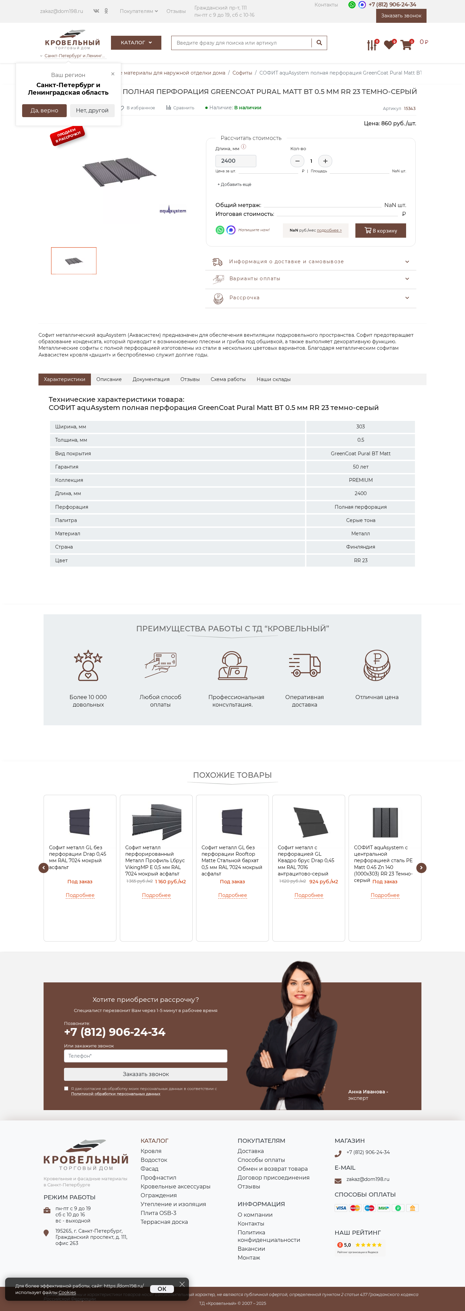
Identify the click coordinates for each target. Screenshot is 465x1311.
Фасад (149, 1169)
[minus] (297, 161)
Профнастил (158, 1177)
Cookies (67, 1292)
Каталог (133, 43)
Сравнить (183, 107)
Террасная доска (164, 1222)
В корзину (384, 230)
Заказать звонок (146, 1074)
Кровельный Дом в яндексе (360, 1248)
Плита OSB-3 (158, 1213)
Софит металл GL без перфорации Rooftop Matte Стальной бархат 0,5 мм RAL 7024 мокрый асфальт (232, 860)
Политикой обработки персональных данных (115, 1093)
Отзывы (176, 11)
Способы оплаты (261, 1160)
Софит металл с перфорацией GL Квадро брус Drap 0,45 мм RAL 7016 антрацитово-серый (306, 860)
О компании (255, 1215)
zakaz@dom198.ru (61, 11)
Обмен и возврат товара (273, 1169)
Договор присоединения (274, 1177)
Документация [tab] (151, 379)
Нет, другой (92, 110)
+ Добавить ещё (234, 184)
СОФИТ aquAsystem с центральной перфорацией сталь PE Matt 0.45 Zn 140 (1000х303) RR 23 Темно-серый (383, 861)
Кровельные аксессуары (176, 1186)
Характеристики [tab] (64, 379)
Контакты (326, 5)
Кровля (151, 1151)
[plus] (325, 161)
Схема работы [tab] (228, 379)
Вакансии (251, 1249)
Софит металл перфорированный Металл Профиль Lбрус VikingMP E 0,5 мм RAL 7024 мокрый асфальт (155, 860)
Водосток (154, 1160)
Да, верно (44, 110)
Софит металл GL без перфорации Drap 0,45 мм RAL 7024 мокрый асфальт (77, 857)
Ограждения (159, 1195)
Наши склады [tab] (274, 379)
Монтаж (249, 1257)
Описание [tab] (109, 379)
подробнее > (329, 230)
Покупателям (136, 11)
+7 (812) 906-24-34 (392, 4)
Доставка (251, 1151)
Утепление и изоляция (173, 1204)
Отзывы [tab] (190, 379)
